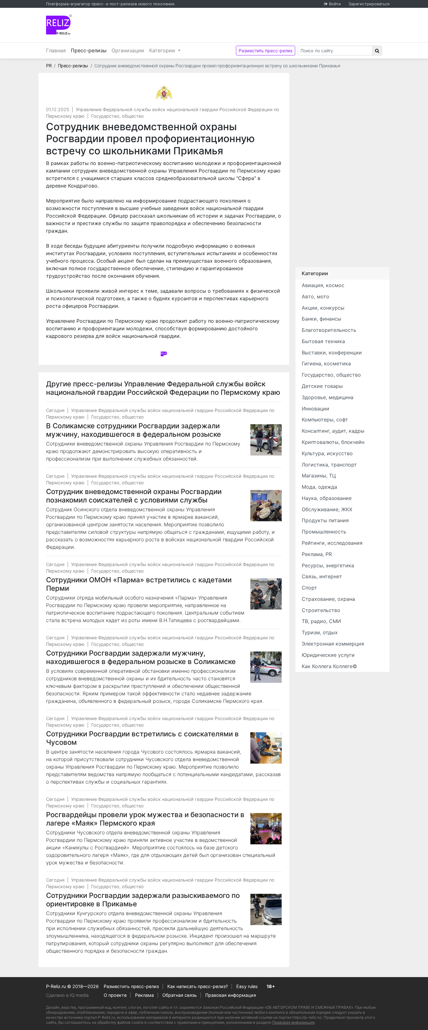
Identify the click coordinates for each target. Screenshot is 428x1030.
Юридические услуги (328, 655)
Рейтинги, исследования (332, 543)
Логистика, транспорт (329, 464)
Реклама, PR (317, 554)
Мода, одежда (319, 487)
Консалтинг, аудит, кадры (333, 431)
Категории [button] (163, 50)
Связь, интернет (322, 576)
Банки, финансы (321, 319)
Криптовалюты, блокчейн (333, 442)
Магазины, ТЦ (319, 475)
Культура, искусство (327, 453)
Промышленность (324, 531)
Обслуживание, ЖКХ (327, 509)
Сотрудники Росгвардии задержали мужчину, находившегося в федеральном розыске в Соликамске (141, 657)
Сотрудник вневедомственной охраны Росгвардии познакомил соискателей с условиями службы (134, 495)
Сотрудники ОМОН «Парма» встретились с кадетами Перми (139, 583)
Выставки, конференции (332, 352)
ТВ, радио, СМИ (321, 621)
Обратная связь (179, 995)
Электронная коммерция (333, 644)
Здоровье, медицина (327, 397)
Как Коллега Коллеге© (329, 666)
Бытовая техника (323, 341)
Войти (335, 4)
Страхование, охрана (328, 599)
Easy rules (247, 986)
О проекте (115, 995)
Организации (128, 50)
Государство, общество (117, 116)
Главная (56, 50)
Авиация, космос (323, 285)
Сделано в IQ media (67, 995)
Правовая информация (230, 995)
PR (48, 65)
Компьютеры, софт (325, 419)
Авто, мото (315, 296)
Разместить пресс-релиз (265, 50)
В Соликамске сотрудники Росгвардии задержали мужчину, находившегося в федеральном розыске (133, 429)
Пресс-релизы (90, 50)
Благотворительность (329, 330)
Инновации (315, 408)
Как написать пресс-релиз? (197, 986)
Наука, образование (327, 498)
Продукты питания (325, 520)
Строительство (321, 610)
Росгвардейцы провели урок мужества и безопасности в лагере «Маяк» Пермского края (145, 818)
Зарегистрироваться (368, 4)
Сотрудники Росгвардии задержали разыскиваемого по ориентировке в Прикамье (143, 899)
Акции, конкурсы (323, 308)
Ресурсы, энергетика (328, 565)
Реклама (144, 995)
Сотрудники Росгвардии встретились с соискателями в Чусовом (142, 737)
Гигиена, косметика (326, 363)
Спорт (309, 588)
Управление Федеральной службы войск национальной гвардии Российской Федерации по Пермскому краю (163, 387)
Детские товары (322, 386)
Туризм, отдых (320, 632)
